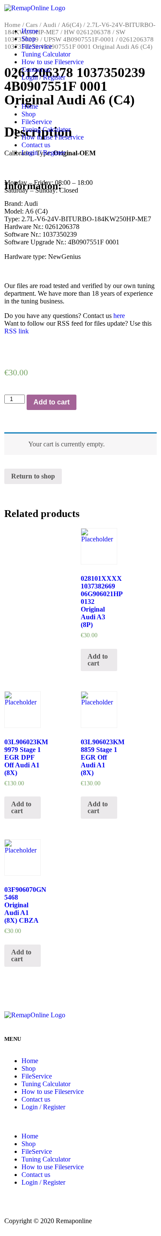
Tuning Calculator (45, 54)
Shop (28, 38)
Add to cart (51, 402)
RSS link (16, 331)
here (119, 315)
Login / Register (43, 77)
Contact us (35, 69)
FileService (36, 46)
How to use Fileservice (52, 61)
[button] (80, 92)
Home (29, 31)
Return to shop (33, 476)
